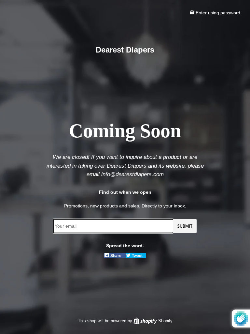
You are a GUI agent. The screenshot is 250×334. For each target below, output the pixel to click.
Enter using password (217, 12)
